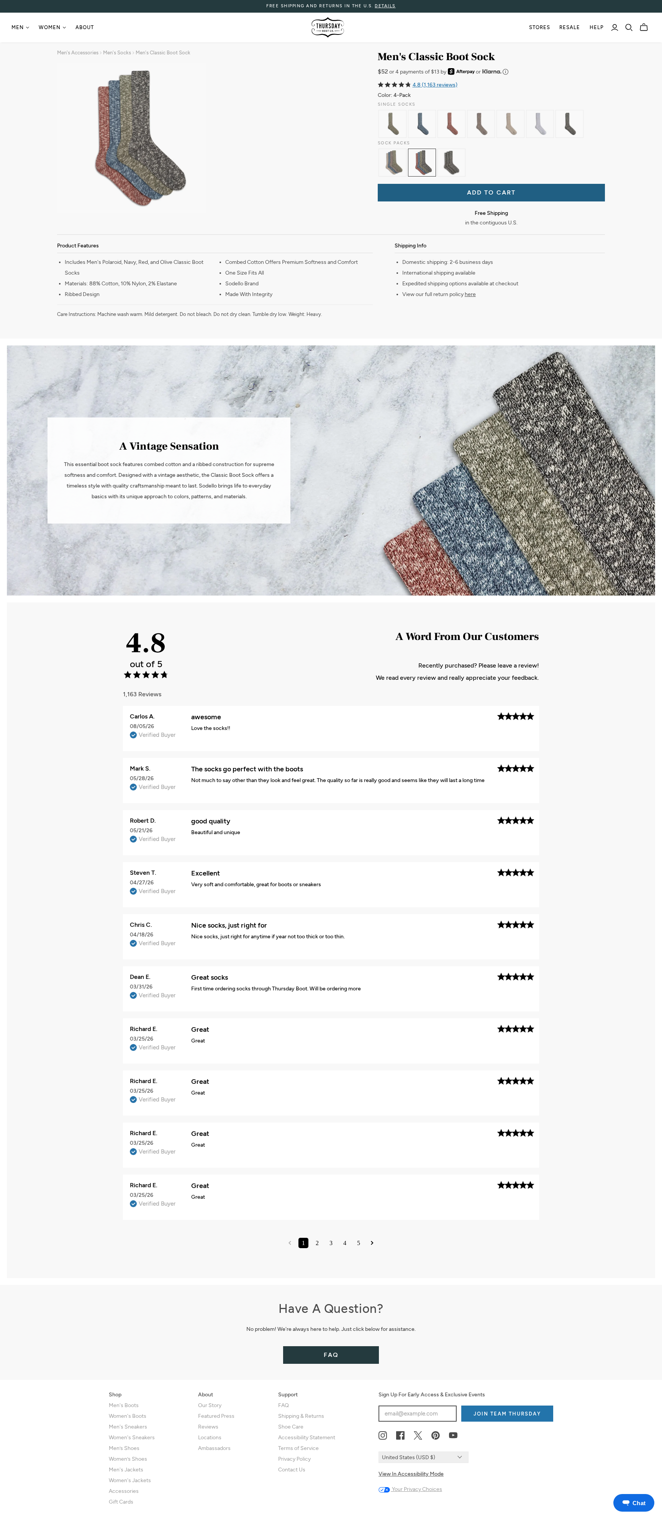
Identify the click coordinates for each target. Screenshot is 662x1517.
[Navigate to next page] (372, 1243)
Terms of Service (298, 1448)
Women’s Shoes (128, 1459)
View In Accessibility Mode (411, 1474)
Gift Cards (121, 1502)
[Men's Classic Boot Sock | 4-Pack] (422, 163)
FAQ (331, 1354)
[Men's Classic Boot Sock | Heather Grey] (540, 124)
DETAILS (385, 5)
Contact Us (291, 1469)
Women (50, 27)
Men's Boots (124, 1405)
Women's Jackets (130, 1480)
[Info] (505, 72)
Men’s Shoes (124, 1448)
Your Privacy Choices (416, 1489)
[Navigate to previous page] (290, 1243)
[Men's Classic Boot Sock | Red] (451, 124)
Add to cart (491, 192)
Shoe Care (290, 1427)
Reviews (208, 1427)
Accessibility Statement (306, 1437)
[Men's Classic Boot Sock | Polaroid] (569, 124)
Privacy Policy (294, 1459)
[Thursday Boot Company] (327, 27)
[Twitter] (418, 1435)
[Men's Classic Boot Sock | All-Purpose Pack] (392, 163)
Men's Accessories (77, 53)
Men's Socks (117, 53)
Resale (569, 27)
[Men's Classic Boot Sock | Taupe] (510, 124)
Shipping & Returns (301, 1416)
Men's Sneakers (128, 1427)
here (470, 294)
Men (17, 27)
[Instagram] (383, 1435)
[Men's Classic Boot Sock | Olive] (392, 124)
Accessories (124, 1491)
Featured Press (216, 1416)
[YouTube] (453, 1435)
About (84, 27)
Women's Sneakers (132, 1437)
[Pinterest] (435, 1435)
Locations (209, 1437)
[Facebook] (400, 1435)
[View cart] (643, 27)
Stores (539, 27)
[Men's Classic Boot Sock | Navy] (422, 124)
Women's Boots (127, 1416)
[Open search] (629, 27)
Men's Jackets (126, 1469)
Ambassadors (214, 1448)
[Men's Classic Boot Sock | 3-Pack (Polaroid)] (451, 163)
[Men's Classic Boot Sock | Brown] (481, 124)
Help (597, 27)
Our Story (209, 1405)
